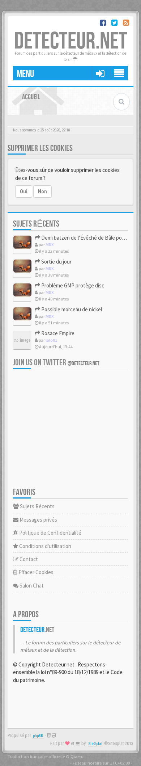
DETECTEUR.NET (70, 41)
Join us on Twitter (56, 362)
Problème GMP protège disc (72, 285)
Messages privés (37, 519)
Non (42, 191)
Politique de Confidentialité (49, 532)
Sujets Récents (37, 506)
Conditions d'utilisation (44, 546)
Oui (23, 191)
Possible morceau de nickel (71, 309)
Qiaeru (77, 756)
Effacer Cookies (35, 572)
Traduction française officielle (36, 756)
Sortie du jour (56, 261)
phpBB (38, 735)
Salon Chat (31, 585)
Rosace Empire (57, 333)
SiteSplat (95, 743)
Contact (28, 559)
